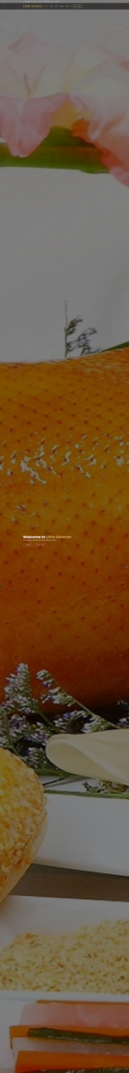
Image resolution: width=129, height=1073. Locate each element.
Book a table (77, 6)
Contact (67, 6)
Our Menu (28, 544)
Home (46, 6)
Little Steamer (33, 6)
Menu (56, 6)
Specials (62, 6)
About (51, 6)
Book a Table (40, 544)
